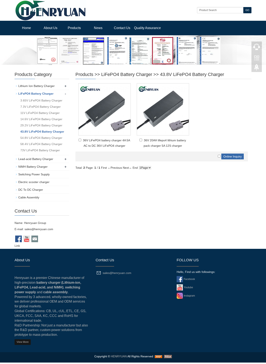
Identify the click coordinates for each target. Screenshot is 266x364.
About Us (50, 28)
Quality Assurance (147, 28)
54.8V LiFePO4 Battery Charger (41, 137)
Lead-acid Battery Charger (35, 159)
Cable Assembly (28, 197)
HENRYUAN (119, 356)
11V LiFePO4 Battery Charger (40, 113)
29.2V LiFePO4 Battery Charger (41, 125)
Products (74, 28)
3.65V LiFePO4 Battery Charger (41, 100)
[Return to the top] (256, 69)
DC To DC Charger (30, 189)
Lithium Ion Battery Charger (36, 86)
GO (247, 10)
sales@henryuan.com (39, 229)
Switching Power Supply (34, 174)
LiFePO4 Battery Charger (126, 74)
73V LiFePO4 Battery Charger (40, 150)
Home (26, 28)
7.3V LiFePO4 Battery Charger (40, 106)
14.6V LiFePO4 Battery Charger (41, 119)
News (98, 28)
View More (23, 342)
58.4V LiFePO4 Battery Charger (41, 144)
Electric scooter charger (33, 182)
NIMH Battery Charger (33, 166)
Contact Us (122, 28)
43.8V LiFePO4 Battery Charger (192, 74)
